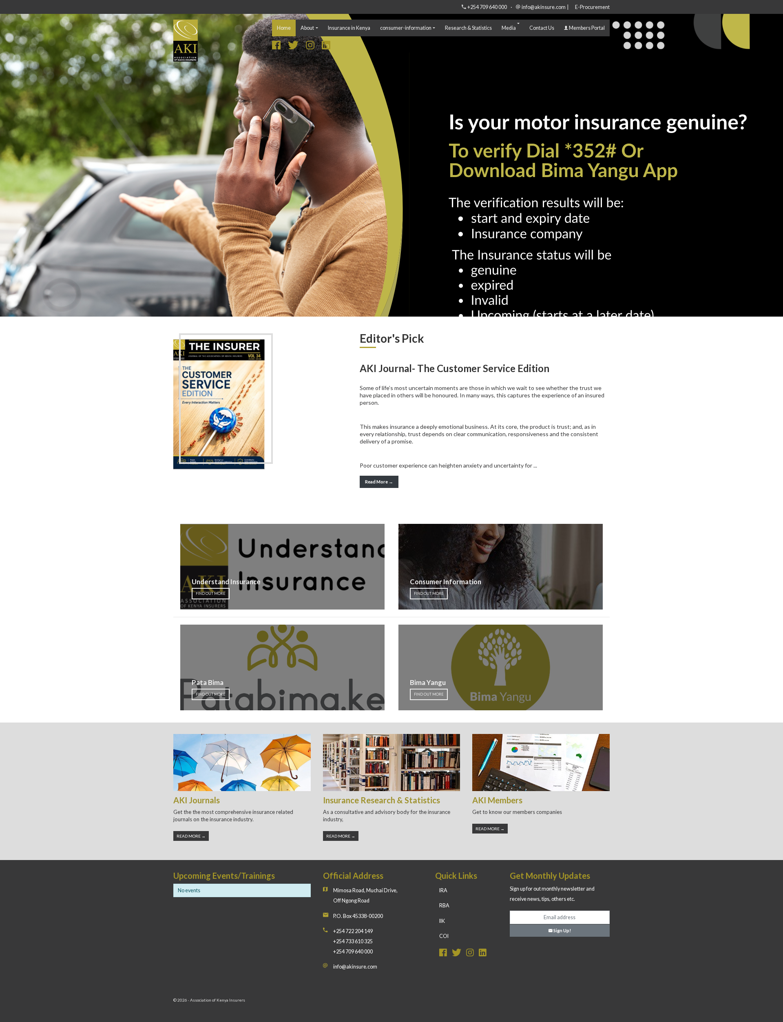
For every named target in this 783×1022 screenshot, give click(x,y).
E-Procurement (592, 7)
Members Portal (586, 28)
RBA (444, 905)
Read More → (379, 481)
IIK (442, 921)
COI (444, 936)
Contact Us (541, 28)
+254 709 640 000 (487, 7)
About (307, 28)
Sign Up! (562, 930)
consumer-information (405, 28)
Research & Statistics (468, 28)
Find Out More (211, 593)
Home (284, 28)
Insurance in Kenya (349, 28)
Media (509, 28)
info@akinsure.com (544, 7)
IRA (443, 890)
